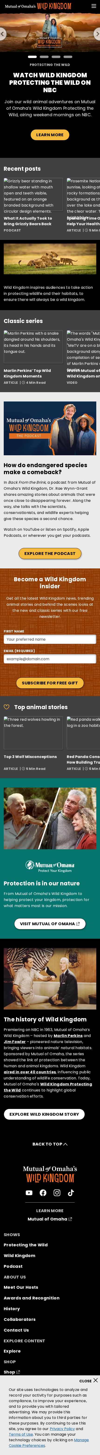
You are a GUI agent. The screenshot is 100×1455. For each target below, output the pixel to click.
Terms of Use (21, 1434)
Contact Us (16, 1330)
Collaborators (20, 1319)
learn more (50, 135)
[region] (50, 1415)
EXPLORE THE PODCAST (50, 553)
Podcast (13, 1266)
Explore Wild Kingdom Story (44, 1114)
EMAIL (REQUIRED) (19, 651)
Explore (12, 1351)
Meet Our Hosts (21, 1287)
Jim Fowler (15, 1041)
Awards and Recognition (32, 1298)
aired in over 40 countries (30, 1072)
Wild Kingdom (19, 1255)
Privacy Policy (62, 1428)
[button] (32, 56)
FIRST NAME (14, 631)
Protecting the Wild (26, 1245)
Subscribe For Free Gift (50, 683)
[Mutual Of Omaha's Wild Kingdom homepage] (38, 6)
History (12, 1309)
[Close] (90, 1378)
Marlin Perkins (68, 1035)
